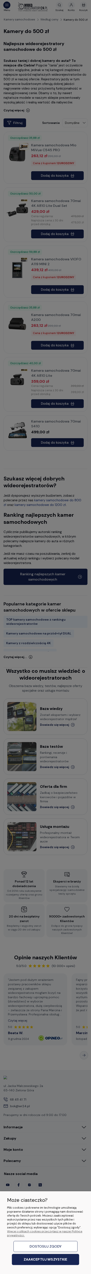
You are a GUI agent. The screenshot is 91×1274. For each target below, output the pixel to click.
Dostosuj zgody (46, 1246)
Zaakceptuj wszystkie (45, 1259)
